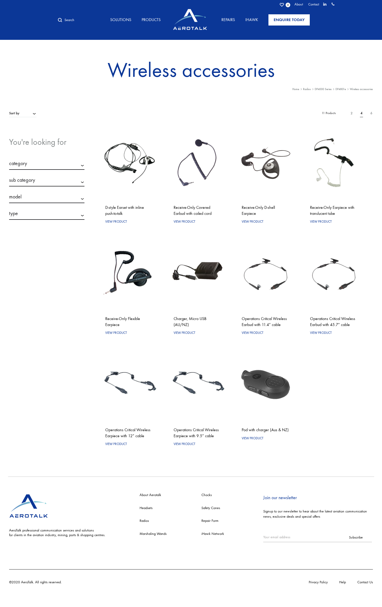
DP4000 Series (323, 89)
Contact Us (365, 582)
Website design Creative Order (85, 582)
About (298, 4)
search (47, 233)
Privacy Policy (318, 582)
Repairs (228, 19)
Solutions (120, 19)
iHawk (251, 19)
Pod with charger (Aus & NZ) (265, 429)
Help (342, 582)
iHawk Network (212, 533)
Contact (313, 4)
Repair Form (210, 520)
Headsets (146, 508)
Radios (307, 89)
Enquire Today (289, 19)
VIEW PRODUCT (116, 221)
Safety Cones (210, 508)
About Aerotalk (150, 495)
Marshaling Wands (153, 533)
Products (151, 19)
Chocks (206, 495)
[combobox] (22, 113)
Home (295, 89)
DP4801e (340, 89)
